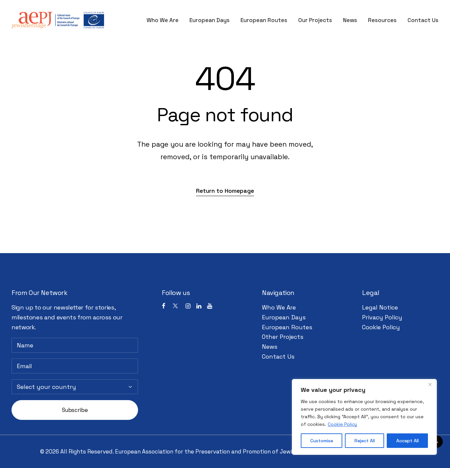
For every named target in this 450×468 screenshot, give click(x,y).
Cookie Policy (342, 424)
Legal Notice (380, 307)
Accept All (407, 441)
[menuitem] (165, 20)
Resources (382, 20)
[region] (364, 417)
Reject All (364, 441)
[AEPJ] (58, 20)
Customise (321, 441)
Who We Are (163, 20)
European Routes (263, 20)
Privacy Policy (382, 317)
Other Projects (282, 336)
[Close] (430, 385)
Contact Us (423, 20)
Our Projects (315, 20)
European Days (209, 20)
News (350, 20)
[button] (225, 190)
